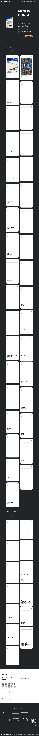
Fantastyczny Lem (24, 75)
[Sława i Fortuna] (12, 420)
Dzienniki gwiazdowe (11, 227)
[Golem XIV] (26, 116)
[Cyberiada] (26, 193)
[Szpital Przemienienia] (26, 450)
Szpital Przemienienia (25, 459)
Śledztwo (23, 407)
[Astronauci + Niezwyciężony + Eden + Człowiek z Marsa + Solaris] (12, 548)
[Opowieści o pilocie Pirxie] (12, 346)
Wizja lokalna (23, 485)
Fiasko (22, 254)
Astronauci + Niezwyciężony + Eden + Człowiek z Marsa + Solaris (12, 555)
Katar (22, 280)
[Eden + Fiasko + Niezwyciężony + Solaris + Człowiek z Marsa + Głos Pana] (12, 569)
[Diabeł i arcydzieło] (12, 193)
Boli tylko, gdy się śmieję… (12, 178)
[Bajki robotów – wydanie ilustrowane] (12, 90)
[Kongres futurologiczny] (12, 296)
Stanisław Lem (9, 74)
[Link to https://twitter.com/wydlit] (32, 725)
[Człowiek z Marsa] (26, 167)
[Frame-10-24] (15, 713)
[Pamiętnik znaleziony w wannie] (26, 346)
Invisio (36, 734)
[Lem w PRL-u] (12, 65)
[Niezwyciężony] (26, 321)
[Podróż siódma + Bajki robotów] (12, 611)
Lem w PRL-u (9, 73)
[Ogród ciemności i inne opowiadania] (12, 321)
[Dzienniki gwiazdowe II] (26, 219)
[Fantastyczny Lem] (26, 66)
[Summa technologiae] (12, 116)
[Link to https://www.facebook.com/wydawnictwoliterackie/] (30, 725)
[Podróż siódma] (26, 91)
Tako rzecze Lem (10, 476)
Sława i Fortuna (10, 428)
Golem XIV (23, 125)
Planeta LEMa (9, 379)
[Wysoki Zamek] (12, 493)
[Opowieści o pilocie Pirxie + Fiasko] (12, 591)
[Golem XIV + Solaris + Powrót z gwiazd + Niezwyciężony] (12, 527)
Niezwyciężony (24, 329)
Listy (22, 304)
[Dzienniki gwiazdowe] (12, 218)
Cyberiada (23, 203)
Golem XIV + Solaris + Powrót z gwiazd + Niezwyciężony (11, 535)
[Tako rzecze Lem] (12, 468)
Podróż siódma (24, 99)
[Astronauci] (26, 141)
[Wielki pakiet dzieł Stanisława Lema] (12, 653)
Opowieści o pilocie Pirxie (12, 355)
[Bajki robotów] (12, 142)
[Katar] (26, 271)
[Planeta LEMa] (12, 371)
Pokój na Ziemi (24, 381)
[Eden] (12, 244)
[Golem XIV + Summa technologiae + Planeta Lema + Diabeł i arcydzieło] (26, 547)
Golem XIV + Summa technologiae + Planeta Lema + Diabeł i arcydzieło (26, 554)
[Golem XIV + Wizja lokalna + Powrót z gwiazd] (26, 527)
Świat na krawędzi (10, 453)
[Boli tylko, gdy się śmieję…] (12, 168)
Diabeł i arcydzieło (10, 201)
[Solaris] (26, 424)
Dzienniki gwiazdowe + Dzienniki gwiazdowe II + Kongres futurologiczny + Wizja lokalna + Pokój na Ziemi (26, 577)
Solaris (22, 433)
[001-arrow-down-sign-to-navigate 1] (9, 720)
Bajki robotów (9, 151)
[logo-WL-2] (33, 713)
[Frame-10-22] (6, 712)
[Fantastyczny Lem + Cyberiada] (26, 615)
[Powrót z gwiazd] (12, 395)
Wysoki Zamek (10, 502)
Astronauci (23, 151)
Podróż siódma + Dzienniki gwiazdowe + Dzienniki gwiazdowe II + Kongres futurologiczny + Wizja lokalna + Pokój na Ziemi (26, 600)
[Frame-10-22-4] (24, 713)
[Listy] (26, 296)
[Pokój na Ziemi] (26, 372)
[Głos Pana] (12, 270)
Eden (8, 253)
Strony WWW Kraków (30, 734)
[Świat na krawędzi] (12, 444)
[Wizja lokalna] (26, 476)
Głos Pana (9, 279)
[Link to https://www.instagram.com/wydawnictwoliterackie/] (31, 725)
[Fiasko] (26, 245)
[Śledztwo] (26, 398)
